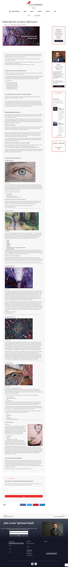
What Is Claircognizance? (61, 109)
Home (25, 11)
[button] (23, 505)
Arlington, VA (29, 551)
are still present (40, 149)
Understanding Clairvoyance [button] (10, 206)
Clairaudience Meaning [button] (37, 262)
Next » (61, 135)
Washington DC (30, 555)
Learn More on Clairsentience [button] (10, 311)
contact (28, 546)
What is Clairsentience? (61, 123)
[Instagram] (35, 8)
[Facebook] (33, 8)
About (31, 11)
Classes (39, 11)
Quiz (55, 11)
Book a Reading (15, 11)
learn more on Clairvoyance (15, 205)
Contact (48, 11)
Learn (10, 548)
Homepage (6, 24)
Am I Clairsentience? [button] (9, 313)
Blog (29, 15)
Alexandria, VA (29, 553)
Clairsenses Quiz (56, 99)
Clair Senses (37, 15)
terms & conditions (30, 543)
